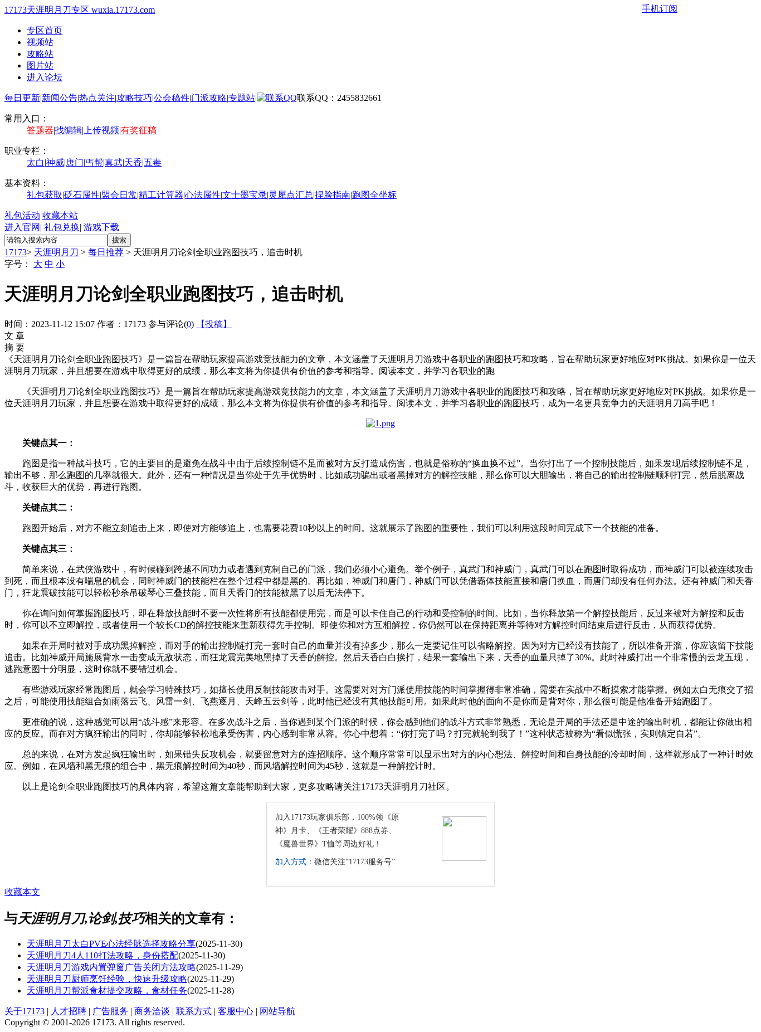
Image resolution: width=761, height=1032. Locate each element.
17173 (15, 252)
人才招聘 (68, 1011)
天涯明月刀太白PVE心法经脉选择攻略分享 (111, 943)
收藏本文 (22, 892)
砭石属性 (82, 194)
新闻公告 (59, 98)
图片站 (40, 65)
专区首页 (44, 30)
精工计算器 (161, 194)
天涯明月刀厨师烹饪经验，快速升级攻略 (107, 979)
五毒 (153, 162)
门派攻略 (209, 98)
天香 (133, 162)
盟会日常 (119, 194)
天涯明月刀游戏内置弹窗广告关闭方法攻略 (111, 967)
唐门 (75, 162)
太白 (36, 162)
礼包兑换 (62, 227)
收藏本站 (60, 215)
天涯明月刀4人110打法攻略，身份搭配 (102, 955)
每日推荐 (106, 252)
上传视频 (101, 130)
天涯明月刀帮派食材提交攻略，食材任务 (107, 990)
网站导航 (277, 1011)
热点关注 (97, 98)
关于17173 (24, 1011)
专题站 (241, 98)
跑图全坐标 (374, 194)
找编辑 (68, 130)
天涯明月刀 (56, 252)
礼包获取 (44, 194)
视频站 (40, 42)
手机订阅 (659, 8)
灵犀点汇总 (291, 194)
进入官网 (22, 227)
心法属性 (203, 194)
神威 (55, 162)
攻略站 (40, 54)
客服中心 (235, 1011)
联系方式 (194, 1011)
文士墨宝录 (244, 194)
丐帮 (94, 162)
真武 (114, 162)
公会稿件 (171, 98)
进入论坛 (44, 77)
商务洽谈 (152, 1011)
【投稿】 (214, 324)
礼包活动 (22, 215)
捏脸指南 (332, 194)
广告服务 (110, 1011)
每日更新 (22, 98)
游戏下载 (101, 227)
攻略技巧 (134, 98)
